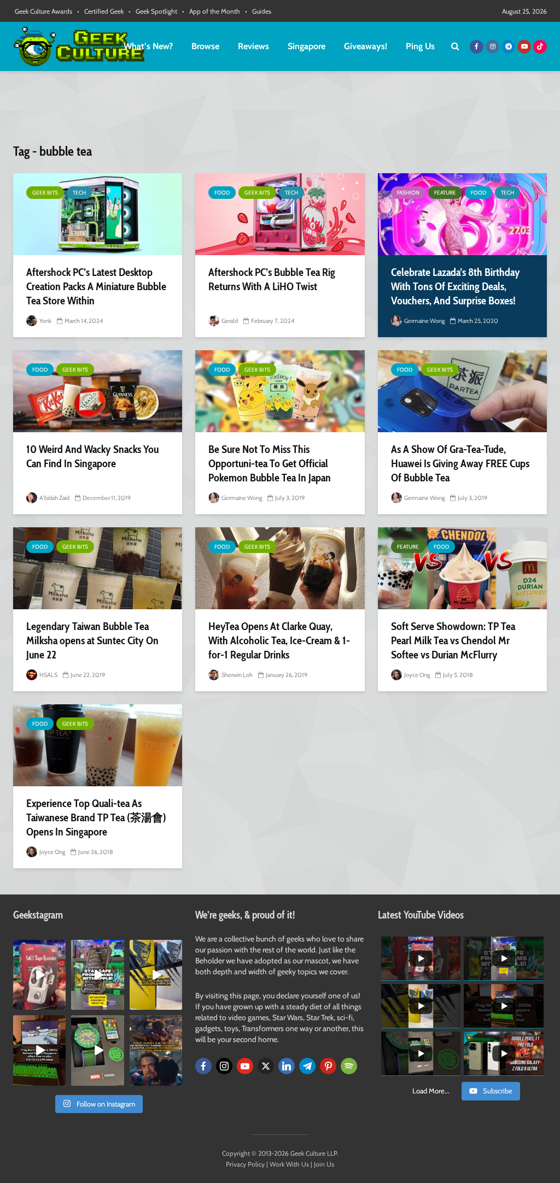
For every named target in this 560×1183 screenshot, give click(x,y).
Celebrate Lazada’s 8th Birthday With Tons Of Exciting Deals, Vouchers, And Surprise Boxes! (455, 286)
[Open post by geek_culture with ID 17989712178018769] (156, 1050)
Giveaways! (365, 46)
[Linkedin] (286, 1066)
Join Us (324, 1164)
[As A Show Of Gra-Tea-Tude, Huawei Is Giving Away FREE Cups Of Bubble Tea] (462, 391)
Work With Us (289, 1164)
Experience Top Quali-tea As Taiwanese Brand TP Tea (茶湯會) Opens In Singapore (96, 817)
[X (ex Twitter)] (266, 1066)
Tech (79, 192)
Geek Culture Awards (43, 11)
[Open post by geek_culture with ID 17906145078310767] (39, 975)
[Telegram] (307, 1066)
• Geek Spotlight (153, 11)
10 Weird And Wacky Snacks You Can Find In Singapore (92, 456)
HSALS (47, 675)
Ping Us (420, 46)
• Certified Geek (100, 11)
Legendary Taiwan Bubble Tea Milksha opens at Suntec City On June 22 (92, 640)
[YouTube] (245, 1066)
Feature (445, 192)
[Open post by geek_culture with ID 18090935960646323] (39, 1050)
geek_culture (39, 948)
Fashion (408, 192)
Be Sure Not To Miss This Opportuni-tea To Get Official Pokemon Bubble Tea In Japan (269, 463)
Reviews (253, 46)
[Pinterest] (328, 1066)
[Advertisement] (280, 112)
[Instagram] (224, 1066)
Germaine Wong (424, 321)
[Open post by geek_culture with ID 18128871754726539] (156, 975)
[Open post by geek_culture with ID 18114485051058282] (97, 1050)
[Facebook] (203, 1066)
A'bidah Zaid (53, 498)
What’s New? (148, 46)
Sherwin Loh (236, 675)
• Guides (258, 11)
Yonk (44, 321)
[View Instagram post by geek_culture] (59, 1003)
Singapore (306, 46)
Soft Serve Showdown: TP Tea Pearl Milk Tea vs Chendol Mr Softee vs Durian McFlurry (453, 640)
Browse (205, 46)
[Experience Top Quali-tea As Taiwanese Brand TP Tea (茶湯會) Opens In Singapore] (97, 745)
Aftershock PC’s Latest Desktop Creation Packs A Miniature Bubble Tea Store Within (96, 286)
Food (222, 192)
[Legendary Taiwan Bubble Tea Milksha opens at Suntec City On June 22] (97, 568)
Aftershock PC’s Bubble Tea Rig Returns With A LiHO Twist (271, 279)
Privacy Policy (245, 1164)
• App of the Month (211, 11)
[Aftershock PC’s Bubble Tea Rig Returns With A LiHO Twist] (279, 214)
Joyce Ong (416, 675)
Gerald (229, 321)
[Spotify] (349, 1066)
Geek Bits (45, 192)
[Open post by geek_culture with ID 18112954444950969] (97, 975)
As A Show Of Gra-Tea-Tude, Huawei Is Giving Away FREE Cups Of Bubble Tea (460, 463)
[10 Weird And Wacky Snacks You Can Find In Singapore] (97, 391)
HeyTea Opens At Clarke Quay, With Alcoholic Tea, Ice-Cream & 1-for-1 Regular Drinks (279, 640)
